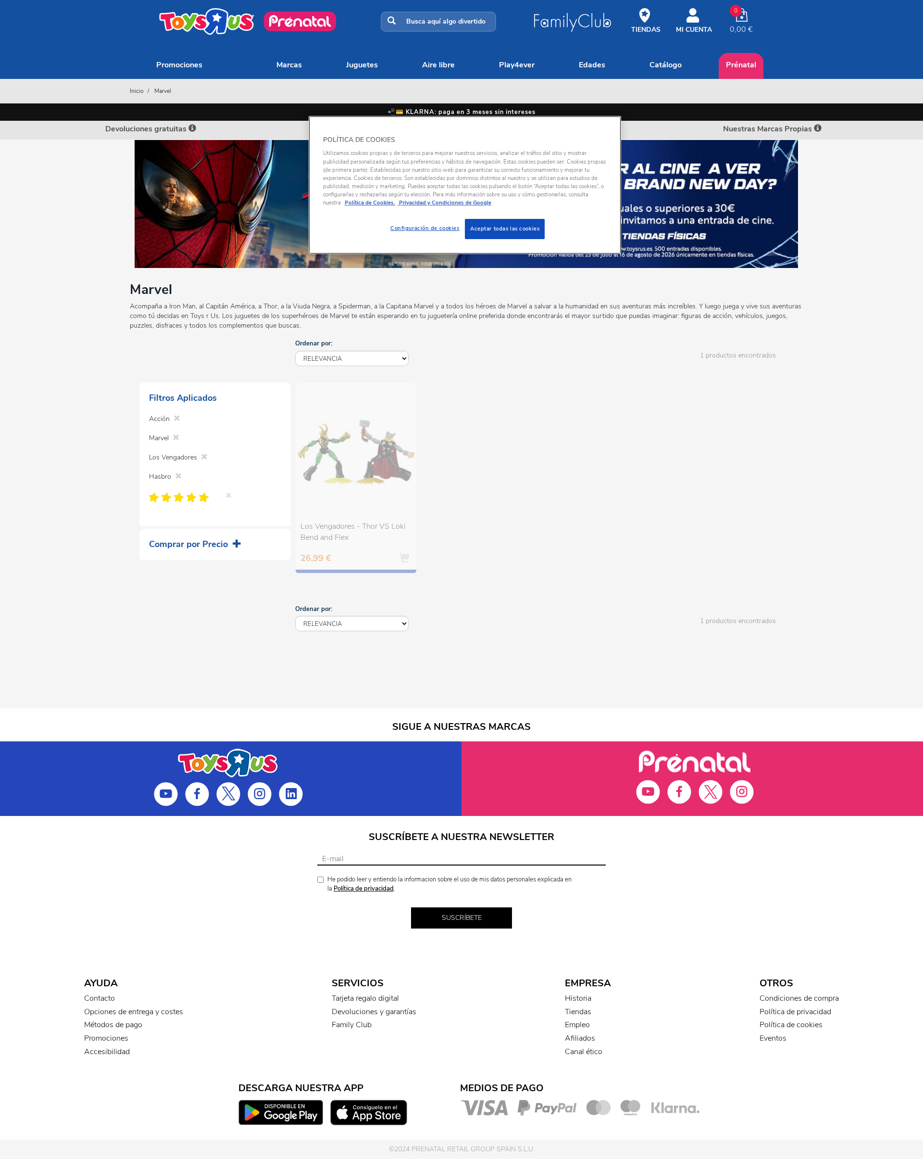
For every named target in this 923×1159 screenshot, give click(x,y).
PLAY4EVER (517, 65)
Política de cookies (791, 1024)
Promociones (179, 65)
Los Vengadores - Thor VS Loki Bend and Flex (353, 532)
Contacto (99, 998)
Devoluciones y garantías (374, 1011)
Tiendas (578, 1011)
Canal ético (583, 1051)
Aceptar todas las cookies (504, 228)
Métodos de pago (113, 1024)
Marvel (162, 91)
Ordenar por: (313, 343)
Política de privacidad (364, 888)
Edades (592, 65)
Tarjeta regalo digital (365, 998)
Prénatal (741, 65)
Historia (578, 998)
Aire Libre (438, 65)
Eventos (773, 1038)
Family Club (352, 1024)
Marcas (289, 65)
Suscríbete (462, 917)
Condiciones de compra (799, 998)
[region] (465, 185)
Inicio (137, 91)
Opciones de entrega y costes (133, 1011)
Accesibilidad (107, 1051)
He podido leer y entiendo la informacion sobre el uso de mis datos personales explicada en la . (449, 884)
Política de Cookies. (370, 202)
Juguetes (362, 65)
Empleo (577, 1024)
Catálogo (665, 65)
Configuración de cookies (425, 228)
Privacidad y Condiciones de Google (444, 202)
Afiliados (580, 1038)
